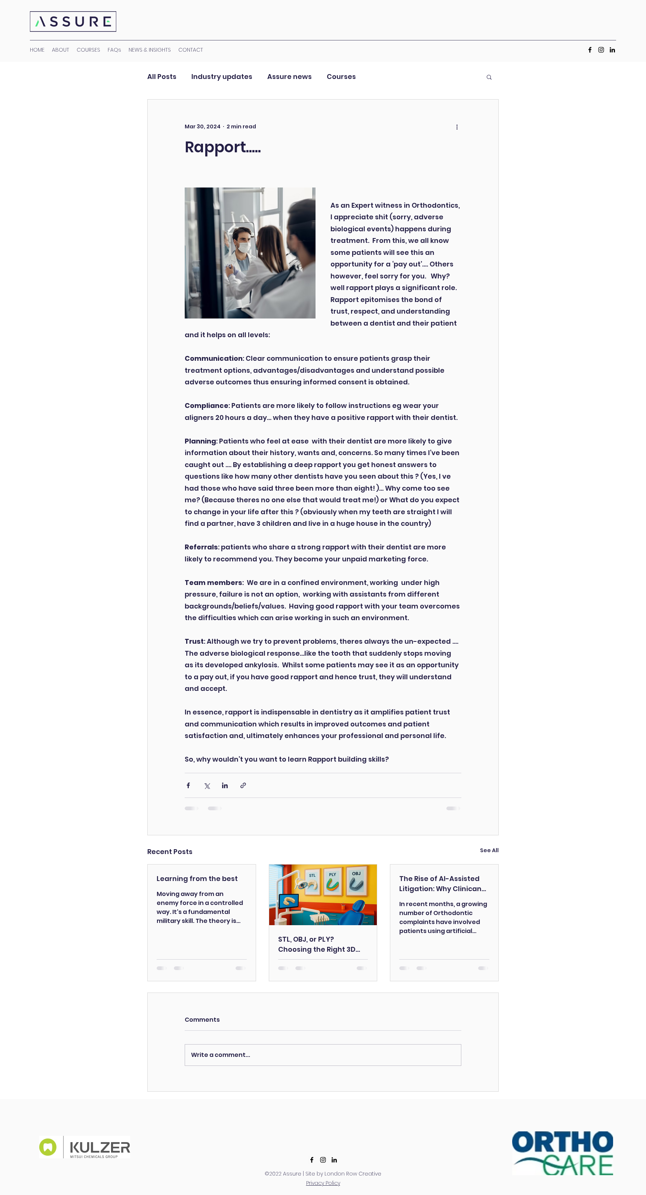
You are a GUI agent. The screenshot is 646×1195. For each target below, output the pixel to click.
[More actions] (456, 126)
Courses (341, 76)
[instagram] (323, 1160)
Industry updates (221, 76)
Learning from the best (197, 878)
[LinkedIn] (612, 50)
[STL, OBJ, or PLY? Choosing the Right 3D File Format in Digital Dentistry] (323, 895)
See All (489, 850)
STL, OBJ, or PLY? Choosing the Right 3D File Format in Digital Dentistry (317, 944)
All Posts (161, 76)
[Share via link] (243, 785)
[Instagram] (601, 50)
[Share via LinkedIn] (224, 785)
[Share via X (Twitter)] (206, 785)
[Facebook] (590, 50)
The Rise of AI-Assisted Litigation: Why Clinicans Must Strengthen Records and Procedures (444, 884)
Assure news (289, 76)
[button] (489, 77)
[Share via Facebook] (188, 785)
